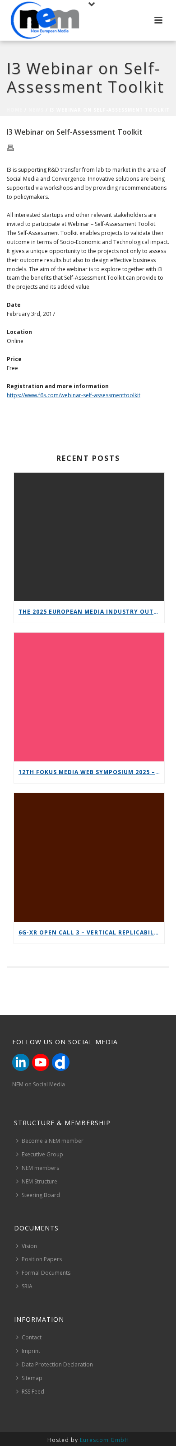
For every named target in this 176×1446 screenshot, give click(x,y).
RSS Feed (33, 1391)
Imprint (31, 1351)
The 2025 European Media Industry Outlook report (91, 611)
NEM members (40, 1168)
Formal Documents (46, 1273)
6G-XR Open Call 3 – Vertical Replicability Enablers (91, 932)
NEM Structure (39, 1181)
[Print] (15, 147)
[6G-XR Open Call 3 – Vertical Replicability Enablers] (89, 857)
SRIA (27, 1286)
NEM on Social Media (38, 1084)
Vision (29, 1246)
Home (14, 110)
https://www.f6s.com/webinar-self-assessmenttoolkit (73, 395)
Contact (32, 1337)
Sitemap (32, 1378)
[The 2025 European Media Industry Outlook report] (89, 537)
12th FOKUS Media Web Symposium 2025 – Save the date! (91, 772)
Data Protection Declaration (57, 1364)
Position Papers (42, 1259)
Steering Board (41, 1195)
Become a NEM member (52, 1141)
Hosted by (88, 1440)
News (36, 110)
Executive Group (42, 1154)
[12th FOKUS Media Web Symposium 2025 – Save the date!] (89, 697)
